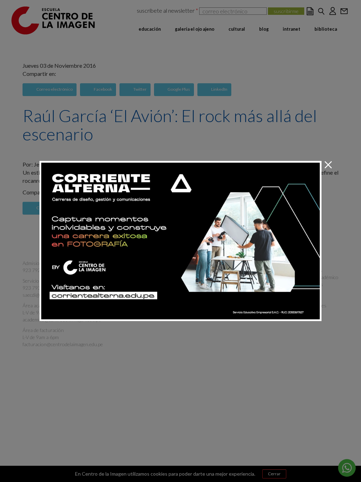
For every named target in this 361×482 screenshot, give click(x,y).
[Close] (328, 165)
